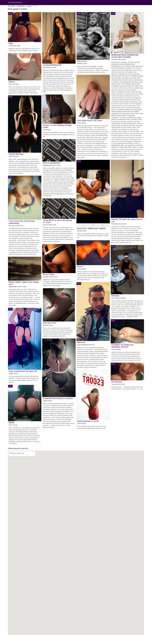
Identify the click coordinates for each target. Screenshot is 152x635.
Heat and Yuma (49, 323)
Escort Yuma (48, 274)
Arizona (29, 6)
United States (20, 6)
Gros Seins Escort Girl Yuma (89, 120)
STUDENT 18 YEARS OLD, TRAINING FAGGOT (122, 346)
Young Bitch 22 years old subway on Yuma (57, 221)
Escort (80, 266)
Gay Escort (82, 61)
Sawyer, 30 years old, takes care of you (126, 220)
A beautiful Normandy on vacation (58, 398)
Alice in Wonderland (51, 163)
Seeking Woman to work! (88, 421)
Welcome (81, 342)
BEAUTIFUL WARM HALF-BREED (91, 228)
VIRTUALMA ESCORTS (15, 2)
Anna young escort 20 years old (23, 371)
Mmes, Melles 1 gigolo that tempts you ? (24, 283)
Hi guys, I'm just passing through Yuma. (57, 126)
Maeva (12, 82)
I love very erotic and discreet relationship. (22, 222)
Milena (11, 422)
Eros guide (11, 6)
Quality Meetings (16, 154)
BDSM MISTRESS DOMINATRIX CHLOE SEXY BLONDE (125, 56)
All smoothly (116, 382)
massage (115, 296)
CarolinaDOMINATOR (52, 65)
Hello (11, 43)
